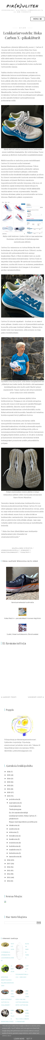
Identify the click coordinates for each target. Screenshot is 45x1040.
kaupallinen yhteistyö (22, 548)
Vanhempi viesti (35, 697)
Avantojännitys (15, 806)
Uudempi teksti (9, 697)
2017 (8, 864)
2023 (8, 782)
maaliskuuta (14, 850)
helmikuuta (13, 853)
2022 (8, 785)
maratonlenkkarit (9, 552)
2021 (8, 789)
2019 (8, 796)
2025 (8, 775)
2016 (8, 867)
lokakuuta (13, 825)
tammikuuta (14, 856)
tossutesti (25, 552)
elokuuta (12, 832)
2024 (8, 779)
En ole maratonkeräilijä (18, 813)
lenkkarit (25, 550)
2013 (8, 877)
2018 (8, 860)
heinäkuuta (13, 836)
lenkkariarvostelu (10, 550)
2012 (8, 881)
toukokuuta (13, 843)
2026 (8, 772)
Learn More (19, 1039)
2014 (8, 874)
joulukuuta (13, 799)
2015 (8, 870)
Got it (29, 1039)
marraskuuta (14, 803)
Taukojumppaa (15, 809)
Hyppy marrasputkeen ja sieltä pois (23, 822)
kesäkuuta (13, 839)
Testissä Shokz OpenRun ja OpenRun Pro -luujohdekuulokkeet (7, 952)
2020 (8, 792)
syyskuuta (13, 829)
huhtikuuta (13, 846)
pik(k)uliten (23, 5)
